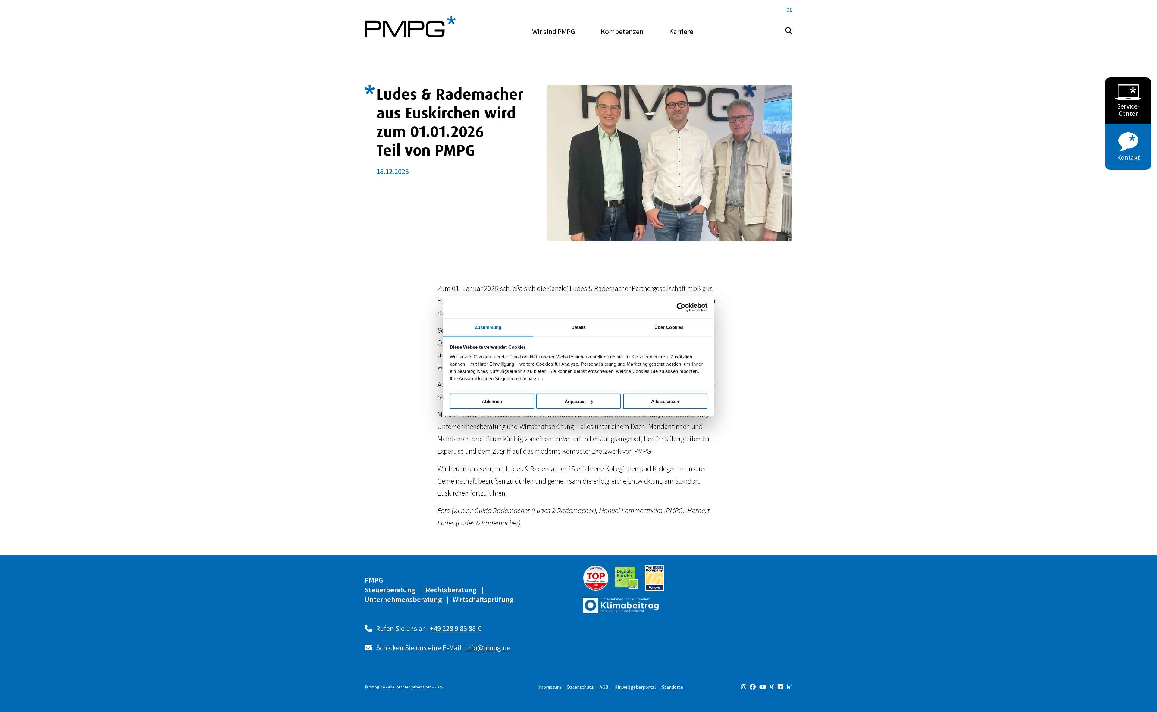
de (789, 9)
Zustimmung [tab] (488, 327)
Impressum (549, 687)
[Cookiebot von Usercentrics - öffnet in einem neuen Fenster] (681, 307)
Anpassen (575, 401)
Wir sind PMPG (553, 31)
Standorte (672, 687)
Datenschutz (580, 687)
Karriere (681, 31)
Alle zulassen (665, 401)
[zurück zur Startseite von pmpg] (410, 26)
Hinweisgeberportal (635, 687)
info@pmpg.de (487, 647)
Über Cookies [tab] (668, 327)
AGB (604, 687)
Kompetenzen (622, 31)
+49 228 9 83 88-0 (456, 628)
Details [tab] (578, 327)
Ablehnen (492, 401)
